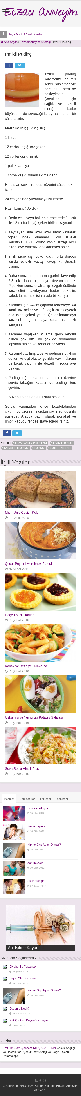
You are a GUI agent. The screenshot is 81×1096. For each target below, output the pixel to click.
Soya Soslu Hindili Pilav (22, 768)
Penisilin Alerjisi (37, 808)
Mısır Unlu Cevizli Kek (21, 512)
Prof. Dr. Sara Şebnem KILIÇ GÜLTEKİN (29, 1048)
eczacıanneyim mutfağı (31, 443)
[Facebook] (40, 1080)
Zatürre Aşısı (35, 863)
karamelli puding (16, 448)
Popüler (9, 799)
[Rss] (36, 1080)
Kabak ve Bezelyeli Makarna (26, 666)
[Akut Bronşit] (14, 886)
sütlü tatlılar (60, 448)
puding (39, 448)
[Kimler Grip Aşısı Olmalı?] (14, 850)
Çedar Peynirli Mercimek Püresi (28, 564)
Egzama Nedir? (19, 1008)
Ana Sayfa (10, 42)
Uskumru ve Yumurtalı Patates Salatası (34, 717)
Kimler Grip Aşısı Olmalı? (44, 844)
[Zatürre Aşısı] (14, 868)
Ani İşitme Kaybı (22, 947)
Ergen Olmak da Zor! (23, 978)
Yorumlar (62, 799)
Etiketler (45, 799)
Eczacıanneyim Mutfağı (35, 42)
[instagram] (44, 1080)
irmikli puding (62, 443)
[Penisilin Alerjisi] (14, 813)
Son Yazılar (27, 799)
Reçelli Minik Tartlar (19, 615)
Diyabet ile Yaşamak (22, 966)
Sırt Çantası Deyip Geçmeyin (28, 1020)
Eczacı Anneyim (40, 13)
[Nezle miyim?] (14, 832)
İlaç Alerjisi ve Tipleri (21, 34)
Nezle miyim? (36, 826)
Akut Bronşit (35, 881)
